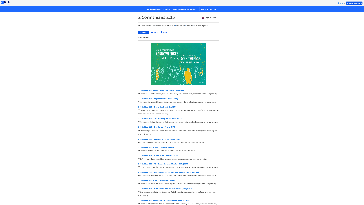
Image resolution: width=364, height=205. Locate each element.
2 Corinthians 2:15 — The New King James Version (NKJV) (160, 119)
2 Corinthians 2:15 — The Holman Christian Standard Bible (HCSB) (163, 164)
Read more (143, 32)
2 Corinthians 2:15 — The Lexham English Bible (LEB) (158, 180)
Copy (165, 32)
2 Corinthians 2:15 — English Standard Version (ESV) (158, 99)
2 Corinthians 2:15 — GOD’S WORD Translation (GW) (158, 156)
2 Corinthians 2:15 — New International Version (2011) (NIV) (161, 90)
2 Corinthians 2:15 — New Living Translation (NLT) (157, 107)
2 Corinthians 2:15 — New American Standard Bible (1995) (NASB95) (164, 200)
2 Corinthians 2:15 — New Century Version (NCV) (156, 127)
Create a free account (354, 3)
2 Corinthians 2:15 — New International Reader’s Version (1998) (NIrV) (165, 189)
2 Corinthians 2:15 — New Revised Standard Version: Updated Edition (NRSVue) (168, 172)
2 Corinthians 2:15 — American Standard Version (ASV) (159, 139)
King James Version (211, 18)
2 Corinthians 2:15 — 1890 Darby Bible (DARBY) (156, 147)
